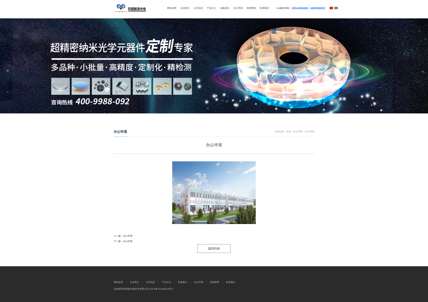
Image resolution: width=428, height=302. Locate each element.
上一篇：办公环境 (123, 236)
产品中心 (211, 8)
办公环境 (238, 8)
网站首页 (172, 8)
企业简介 (185, 8)
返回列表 (214, 248)
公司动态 (198, 8)
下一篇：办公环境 (123, 241)
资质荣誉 (251, 8)
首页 (288, 131)
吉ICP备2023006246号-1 (161, 289)
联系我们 (264, 8)
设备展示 (224, 8)
